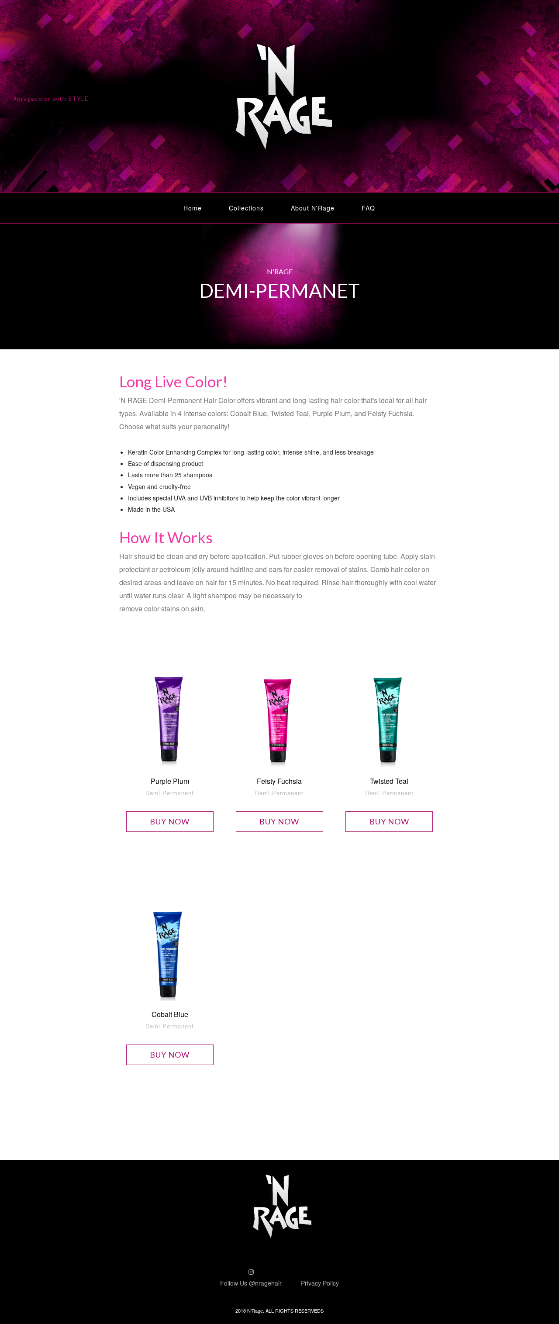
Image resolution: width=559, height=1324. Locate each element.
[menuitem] (192, 208)
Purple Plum (170, 781)
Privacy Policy (320, 1283)
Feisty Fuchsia (279, 781)
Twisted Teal (389, 781)
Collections (246, 207)
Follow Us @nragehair (251, 1283)
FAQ (368, 207)
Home (192, 207)
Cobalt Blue (170, 1014)
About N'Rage (313, 207)
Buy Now (170, 821)
